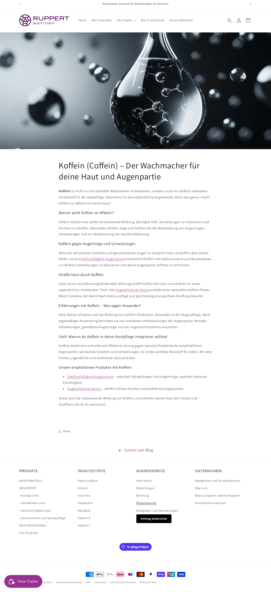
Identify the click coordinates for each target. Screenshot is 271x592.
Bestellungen (145, 488)
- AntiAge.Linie (29, 495)
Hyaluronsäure (88, 480)
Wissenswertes (146, 503)
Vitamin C (84, 525)
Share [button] (67, 431)
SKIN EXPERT (27, 488)
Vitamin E (84, 518)
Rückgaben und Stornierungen (157, 510)
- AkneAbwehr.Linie (32, 503)
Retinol (83, 488)
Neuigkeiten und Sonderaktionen (218, 480)
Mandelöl (84, 510)
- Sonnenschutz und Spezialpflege (42, 518)
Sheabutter (85, 503)
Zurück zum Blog (138, 450)
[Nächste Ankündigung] (250, 4)
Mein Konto (144, 480)
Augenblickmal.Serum (132, 290)
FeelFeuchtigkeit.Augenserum (102, 259)
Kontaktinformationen (210, 503)
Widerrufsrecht (148, 582)
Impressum (100, 582)
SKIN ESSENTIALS (30, 480)
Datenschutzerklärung (68, 582)
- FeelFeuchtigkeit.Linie (35, 510)
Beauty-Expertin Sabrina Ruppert (217, 495)
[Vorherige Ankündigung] (20, 4)
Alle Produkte (28, 533)
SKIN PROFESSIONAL (33, 525)
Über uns (201, 488)
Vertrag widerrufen (154, 518)
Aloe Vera (84, 495)
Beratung (142, 495)
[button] (126, 20)
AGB (88, 582)
